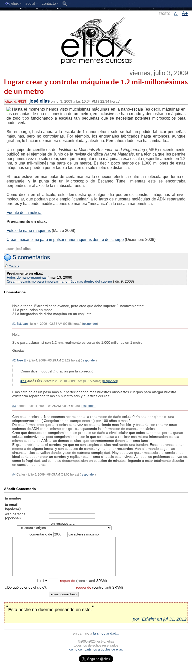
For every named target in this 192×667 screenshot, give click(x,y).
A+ (185, 13)
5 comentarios (30, 257)
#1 (14, 324)
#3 (14, 406)
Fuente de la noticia (24, 212)
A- (176, 13)
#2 (14, 360)
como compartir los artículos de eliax (96, 649)
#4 (14, 474)
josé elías (40, 101)
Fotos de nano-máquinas (28, 230)
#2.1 (23, 381)
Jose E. (21, 360)
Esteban (22, 324)
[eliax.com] (96, 39)
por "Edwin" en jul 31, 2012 (159, 619)
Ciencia (14, 266)
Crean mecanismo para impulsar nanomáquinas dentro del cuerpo (65, 239)
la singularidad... (106, 633)
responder (90, 324)
